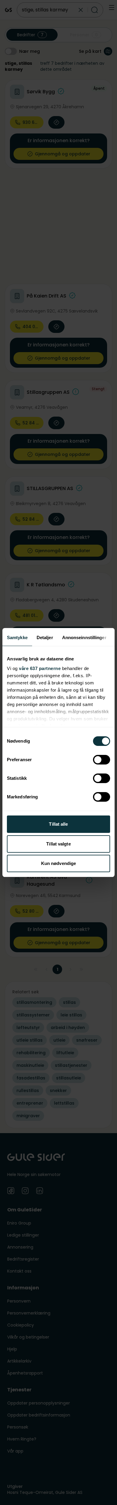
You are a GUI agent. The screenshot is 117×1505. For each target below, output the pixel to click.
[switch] (101, 759)
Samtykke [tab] (17, 637)
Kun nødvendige (58, 863)
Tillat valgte (58, 843)
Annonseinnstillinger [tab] (84, 637)
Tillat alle (58, 824)
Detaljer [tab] (45, 637)
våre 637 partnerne (40, 668)
